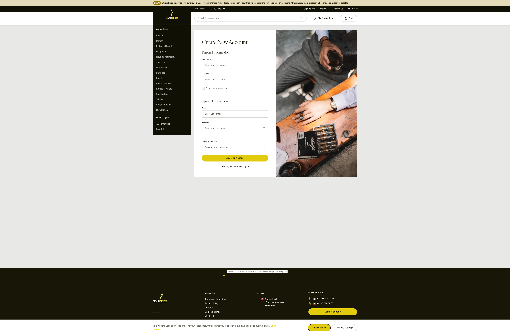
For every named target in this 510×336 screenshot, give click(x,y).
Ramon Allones (163, 83)
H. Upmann (161, 51)
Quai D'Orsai (162, 110)
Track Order (324, 9)
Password (206, 122)
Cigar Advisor (309, 9)
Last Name (207, 74)
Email (204, 108)
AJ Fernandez (163, 123)
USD (353, 9)
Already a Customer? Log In (235, 166)
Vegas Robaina (163, 104)
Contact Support (332, 311)
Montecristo (162, 67)
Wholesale (210, 316)
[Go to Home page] (172, 14)
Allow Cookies (319, 327)
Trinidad (160, 99)
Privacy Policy (211, 303)
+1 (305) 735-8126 (325, 298)
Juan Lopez (162, 62)
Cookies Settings (344, 327)
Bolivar (159, 35)
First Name (207, 59)
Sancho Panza (163, 94)
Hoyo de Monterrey (165, 57)
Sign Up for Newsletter (217, 88)
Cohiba (159, 41)
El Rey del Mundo (164, 46)
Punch (159, 78)
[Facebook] (156, 309)
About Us (209, 307)
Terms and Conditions (215, 299)
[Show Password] (264, 128)
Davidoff (160, 129)
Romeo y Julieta (164, 88)
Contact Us (338, 9)
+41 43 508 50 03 (325, 303)
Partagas (160, 72)
